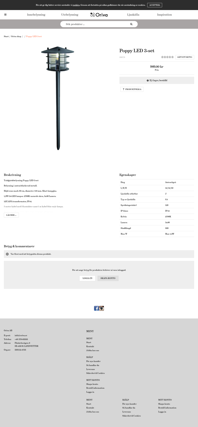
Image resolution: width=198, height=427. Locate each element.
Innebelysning (36, 14)
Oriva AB (8, 330)
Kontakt (90, 346)
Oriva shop (16, 36)
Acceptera (154, 5)
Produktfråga (133, 89)
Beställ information (95, 388)
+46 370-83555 (21, 339)
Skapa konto (108, 278)
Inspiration (164, 14)
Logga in (87, 278)
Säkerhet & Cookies (95, 373)
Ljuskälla (133, 14)
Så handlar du (92, 365)
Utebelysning (69, 14)
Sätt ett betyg (184, 57)
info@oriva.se (21, 335)
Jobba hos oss (92, 350)
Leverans (90, 369)
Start (6, 36)
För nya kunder (93, 361)
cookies (76, 5)
